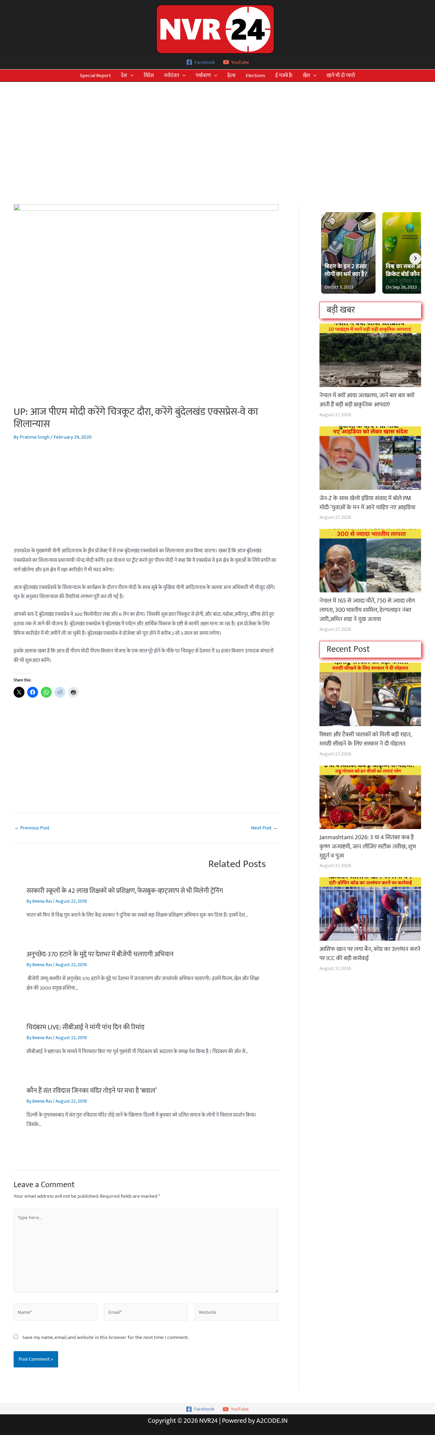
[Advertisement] (217, 132)
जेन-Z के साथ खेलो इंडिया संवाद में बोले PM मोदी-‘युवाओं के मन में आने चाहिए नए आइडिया (367, 503)
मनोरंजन (171, 75)
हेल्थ (231, 75)
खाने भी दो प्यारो (341, 75)
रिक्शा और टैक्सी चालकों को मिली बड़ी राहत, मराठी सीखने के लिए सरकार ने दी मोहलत (365, 739)
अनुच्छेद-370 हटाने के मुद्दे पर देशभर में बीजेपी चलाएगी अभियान (100, 954)
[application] (130, 75)
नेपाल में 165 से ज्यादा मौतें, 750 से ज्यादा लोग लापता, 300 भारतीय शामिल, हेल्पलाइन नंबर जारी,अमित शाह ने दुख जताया (367, 610)
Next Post (264, 827)
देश (124, 75)
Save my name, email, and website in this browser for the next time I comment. (105, 1337)
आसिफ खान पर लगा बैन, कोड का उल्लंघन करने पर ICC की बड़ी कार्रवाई (369, 953)
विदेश (149, 75)
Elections (255, 75)
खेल (306, 75)
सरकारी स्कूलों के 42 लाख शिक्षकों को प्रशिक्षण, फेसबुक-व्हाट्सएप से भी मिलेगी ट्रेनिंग (125, 891)
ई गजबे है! (284, 75)
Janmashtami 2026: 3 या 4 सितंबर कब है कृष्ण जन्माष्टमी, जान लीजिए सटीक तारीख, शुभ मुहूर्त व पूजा (367, 846)
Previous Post (31, 827)
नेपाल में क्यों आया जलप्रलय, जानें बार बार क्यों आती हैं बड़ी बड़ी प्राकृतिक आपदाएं (366, 400)
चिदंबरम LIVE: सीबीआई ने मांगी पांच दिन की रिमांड (85, 1027)
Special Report (95, 75)
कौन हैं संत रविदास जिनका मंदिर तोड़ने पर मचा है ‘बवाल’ (92, 1091)
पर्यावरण (203, 75)
